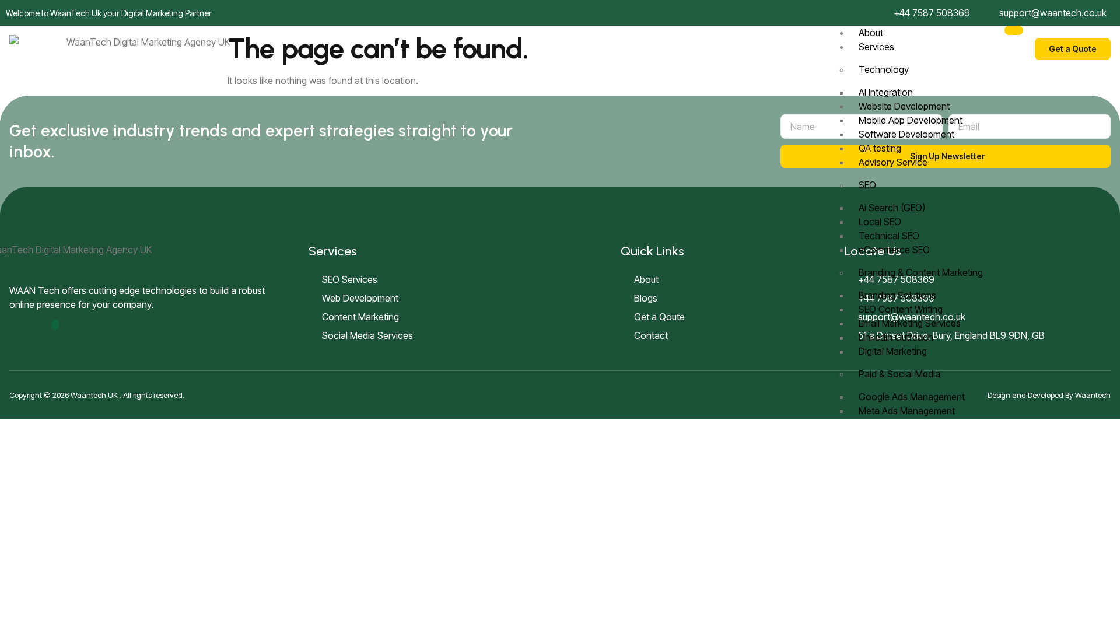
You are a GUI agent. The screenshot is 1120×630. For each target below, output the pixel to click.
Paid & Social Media (899, 374)
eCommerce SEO (895, 250)
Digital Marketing (894, 351)
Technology (884, 69)
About (871, 32)
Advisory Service (895, 162)
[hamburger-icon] (1014, 30)
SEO (867, 185)
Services (876, 46)
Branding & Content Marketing (921, 272)
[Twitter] (55, 325)
